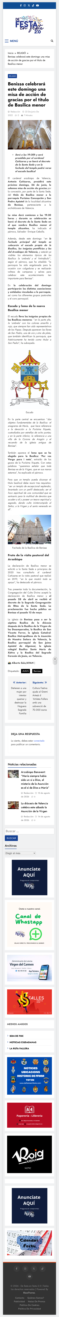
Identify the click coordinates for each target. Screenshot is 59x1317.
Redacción (15, 111)
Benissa (37, 671)
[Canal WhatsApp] (29, 946)
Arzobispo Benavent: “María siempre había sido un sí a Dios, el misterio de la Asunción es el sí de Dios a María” (35, 780)
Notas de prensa (36, 1301)
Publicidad (19, 1301)
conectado (39, 740)
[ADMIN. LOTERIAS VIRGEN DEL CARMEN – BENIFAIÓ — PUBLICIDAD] (29, 980)
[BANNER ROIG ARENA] (29, 1172)
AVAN (25, 671)
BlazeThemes (29, 1292)
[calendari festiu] (29, 1255)
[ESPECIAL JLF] (29, 1094)
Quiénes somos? (35, 1297)
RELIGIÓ (12, 76)
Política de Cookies (29, 1305)
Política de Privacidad (29, 1308)
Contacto (19, 1297)
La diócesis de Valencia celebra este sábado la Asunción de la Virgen (34, 807)
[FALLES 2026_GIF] (29, 1013)
